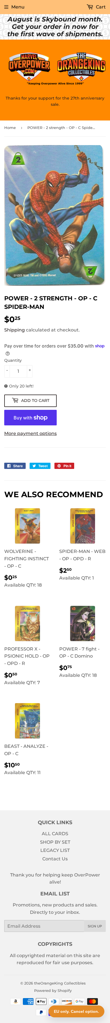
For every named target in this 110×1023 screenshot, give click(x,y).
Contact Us (55, 859)
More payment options (30, 433)
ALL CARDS (55, 833)
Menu (18, 7)
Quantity (13, 360)
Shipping (14, 330)
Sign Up (95, 926)
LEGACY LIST (55, 850)
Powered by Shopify (53, 990)
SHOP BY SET (55, 842)
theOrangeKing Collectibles (60, 983)
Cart (100, 7)
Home (10, 127)
